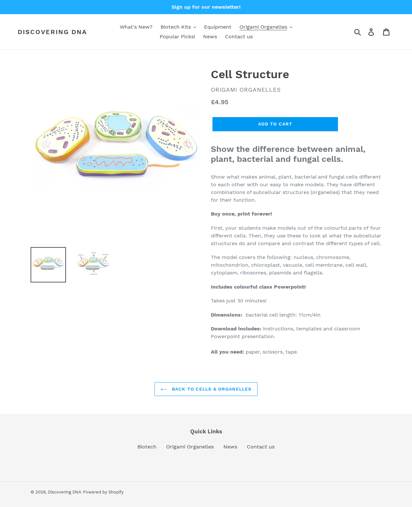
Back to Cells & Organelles (210, 389)
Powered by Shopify (103, 492)
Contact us (261, 447)
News (230, 447)
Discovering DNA (52, 32)
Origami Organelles (190, 447)
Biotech (146, 447)
